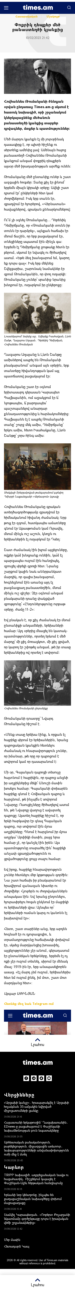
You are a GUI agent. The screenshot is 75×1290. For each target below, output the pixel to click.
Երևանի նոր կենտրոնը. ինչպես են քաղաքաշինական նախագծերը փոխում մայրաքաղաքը (33, 1199)
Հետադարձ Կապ (16, 1246)
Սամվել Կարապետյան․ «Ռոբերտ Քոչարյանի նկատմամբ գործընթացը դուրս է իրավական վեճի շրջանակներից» (37, 1218)
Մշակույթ (53, 16)
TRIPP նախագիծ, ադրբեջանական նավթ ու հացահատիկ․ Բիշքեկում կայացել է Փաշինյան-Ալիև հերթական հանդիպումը (36, 1179)
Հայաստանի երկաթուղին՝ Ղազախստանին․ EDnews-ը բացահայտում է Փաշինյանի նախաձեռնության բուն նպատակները (36, 1126)
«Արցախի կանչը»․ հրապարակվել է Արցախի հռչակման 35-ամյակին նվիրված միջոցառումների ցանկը (36, 1106)
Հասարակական (26, 16)
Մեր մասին (12, 1239)
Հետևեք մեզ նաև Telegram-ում (29, 1003)
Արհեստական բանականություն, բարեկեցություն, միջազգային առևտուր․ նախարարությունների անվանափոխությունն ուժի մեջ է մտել (36, 1148)
